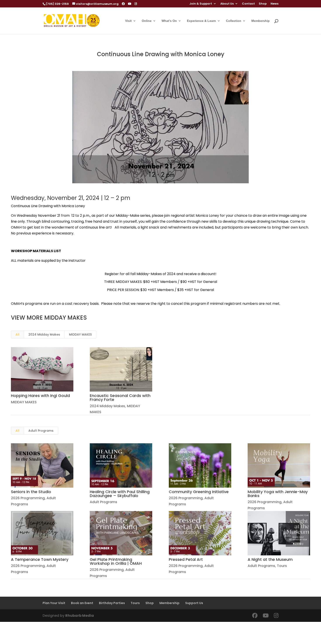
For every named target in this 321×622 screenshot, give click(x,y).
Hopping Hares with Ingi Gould (40, 395)
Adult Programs (41, 430)
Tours (282, 565)
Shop (263, 4)
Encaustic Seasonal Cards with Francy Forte (120, 397)
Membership (260, 21)
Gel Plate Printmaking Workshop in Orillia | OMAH (116, 561)
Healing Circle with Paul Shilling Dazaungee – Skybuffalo (120, 493)
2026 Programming (28, 498)
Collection (233, 21)
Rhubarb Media (79, 615)
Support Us (194, 603)
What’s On (169, 21)
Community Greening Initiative (199, 491)
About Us (227, 4)
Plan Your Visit (54, 603)
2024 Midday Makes (44, 334)
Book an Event (82, 603)
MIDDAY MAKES (80, 334)
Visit (128, 21)
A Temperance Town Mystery (39, 559)
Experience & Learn (201, 21)
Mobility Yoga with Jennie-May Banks (278, 493)
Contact (248, 4)
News (274, 4)
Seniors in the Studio (31, 491)
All (17, 334)
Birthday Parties (112, 603)
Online (147, 21)
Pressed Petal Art (186, 559)
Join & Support (200, 4)
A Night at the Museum (270, 559)
